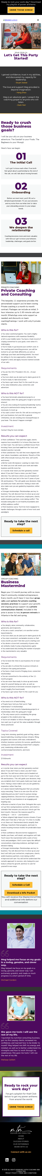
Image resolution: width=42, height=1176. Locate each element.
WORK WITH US (21, 1147)
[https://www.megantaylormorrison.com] (10, 20)
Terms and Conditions (28, 1173)
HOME (21, 1136)
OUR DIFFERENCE (21, 1144)
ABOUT (21, 1139)
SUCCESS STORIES (21, 1141)
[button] (38, 20)
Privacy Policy (11, 1173)
